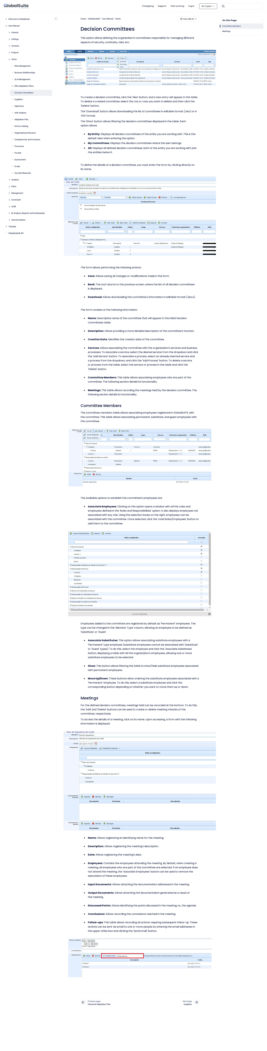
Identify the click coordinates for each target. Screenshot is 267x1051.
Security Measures (22, 173)
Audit (13, 206)
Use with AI (188, 18)
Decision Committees (24, 93)
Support (162, 6)
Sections (15, 46)
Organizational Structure (25, 133)
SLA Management (22, 79)
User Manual (13, 26)
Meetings (226, 31)
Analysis (15, 180)
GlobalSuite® (94, 19)
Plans (13, 186)
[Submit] (223, 6)
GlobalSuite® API (16, 233)
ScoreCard (16, 200)
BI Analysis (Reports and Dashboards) (28, 213)
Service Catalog (21, 126)
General (14, 32)
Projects (15, 53)
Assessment (20, 160)
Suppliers (18, 99)
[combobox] (241, 6)
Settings (15, 39)
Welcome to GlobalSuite (19, 19)
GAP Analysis (20, 113)
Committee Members (231, 26)
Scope (17, 166)
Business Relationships (24, 73)
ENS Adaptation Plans (24, 86)
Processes (19, 146)
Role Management (22, 66)
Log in (191, 6)
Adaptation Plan (21, 119)
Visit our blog (177, 6)
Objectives (19, 106)
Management (17, 193)
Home (14, 59)
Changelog (148, 6)
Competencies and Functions (27, 140)
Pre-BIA (17, 153)
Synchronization (18, 220)
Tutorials (12, 227)
